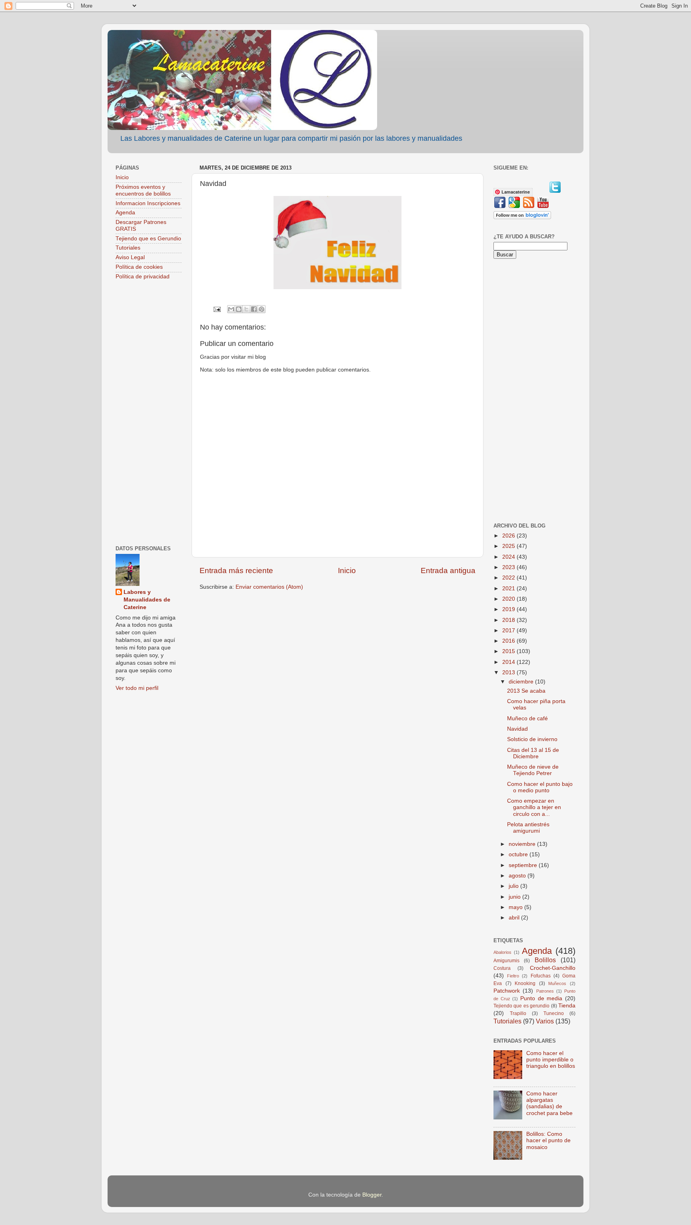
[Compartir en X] (246, 309)
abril (515, 918)
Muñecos (557, 983)
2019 (509, 609)
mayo (516, 907)
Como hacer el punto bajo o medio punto (540, 787)
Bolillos (545, 959)
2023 (509, 567)
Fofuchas (541, 976)
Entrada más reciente (236, 570)
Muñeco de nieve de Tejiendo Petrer (533, 770)
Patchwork (506, 991)
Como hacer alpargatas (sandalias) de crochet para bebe (549, 1103)
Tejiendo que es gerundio (521, 1006)
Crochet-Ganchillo (552, 968)
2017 (509, 630)
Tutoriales (128, 248)
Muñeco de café (527, 718)
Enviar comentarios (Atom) (269, 587)
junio (515, 897)
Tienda (566, 1006)
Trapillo (518, 1013)
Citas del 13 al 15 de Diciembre (533, 753)
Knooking (525, 983)
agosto (518, 876)
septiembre (524, 865)
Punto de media (541, 998)
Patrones (545, 991)
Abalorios (502, 952)
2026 (509, 536)
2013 (509, 672)
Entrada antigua (448, 570)
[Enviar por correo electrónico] (231, 309)
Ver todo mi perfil (137, 688)
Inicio (347, 570)
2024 (509, 557)
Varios (545, 1021)
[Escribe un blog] (239, 309)
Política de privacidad (143, 277)
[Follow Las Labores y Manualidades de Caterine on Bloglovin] (522, 217)
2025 (509, 546)
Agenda (125, 213)
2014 (509, 662)
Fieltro (513, 975)
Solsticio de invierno (532, 739)
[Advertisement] (149, 414)
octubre (519, 854)
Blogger (371, 1195)
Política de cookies (139, 267)
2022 (509, 578)
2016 (509, 641)
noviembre (523, 844)
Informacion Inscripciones (148, 203)
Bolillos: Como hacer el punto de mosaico (548, 1140)
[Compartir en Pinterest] (262, 309)
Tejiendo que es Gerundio (148, 239)
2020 (509, 599)
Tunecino (553, 1013)
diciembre (522, 682)
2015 (509, 651)
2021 (509, 589)
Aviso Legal (130, 257)
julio (514, 886)
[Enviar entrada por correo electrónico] (216, 309)
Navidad (517, 729)
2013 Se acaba (526, 691)
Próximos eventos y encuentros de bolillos (143, 190)
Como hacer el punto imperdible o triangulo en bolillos (550, 1059)
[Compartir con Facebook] (254, 309)
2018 (509, 620)
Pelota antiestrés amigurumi (528, 827)
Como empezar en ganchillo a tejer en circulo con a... (534, 807)
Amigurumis (506, 960)
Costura (502, 968)
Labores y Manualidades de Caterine (147, 599)
